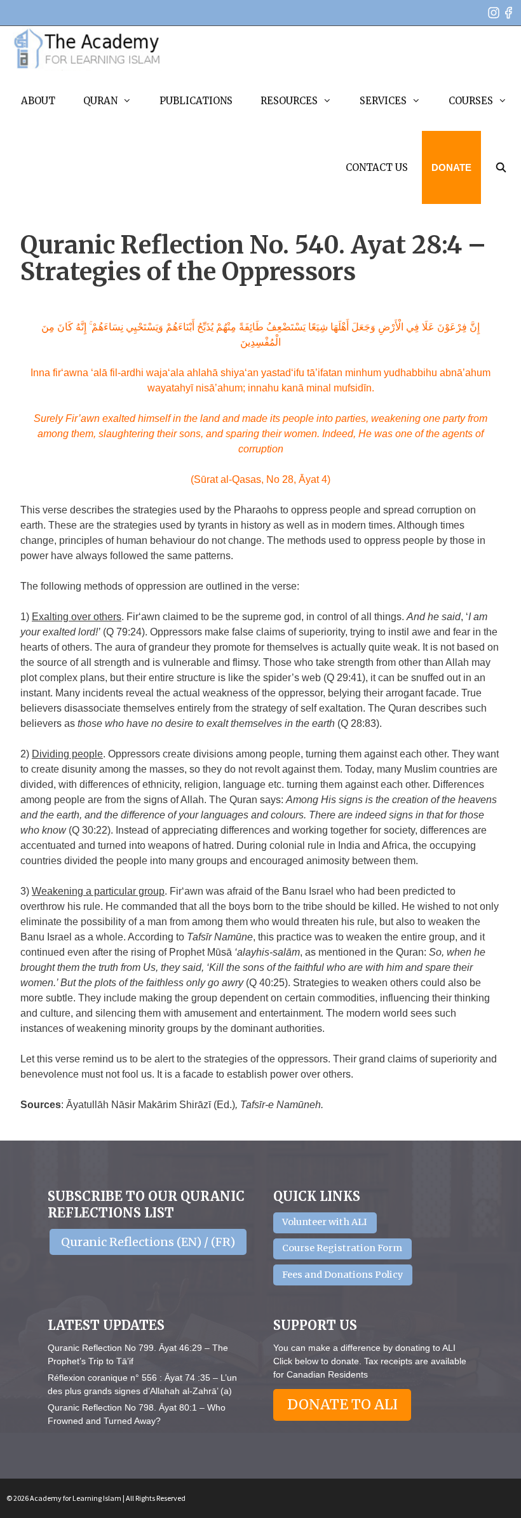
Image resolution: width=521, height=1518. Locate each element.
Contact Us (377, 167)
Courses (471, 101)
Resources (289, 101)
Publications (196, 101)
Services (383, 101)
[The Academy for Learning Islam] (87, 48)
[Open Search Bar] (501, 167)
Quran (100, 101)
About (38, 101)
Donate (451, 167)
